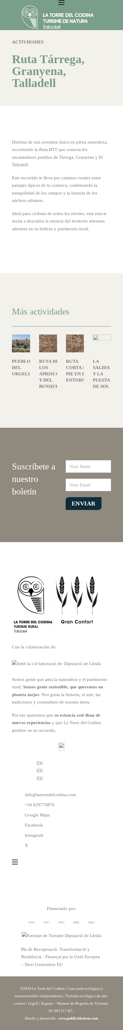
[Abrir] (99, 17)
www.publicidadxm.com (78, 1018)
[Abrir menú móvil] (61, 2)
